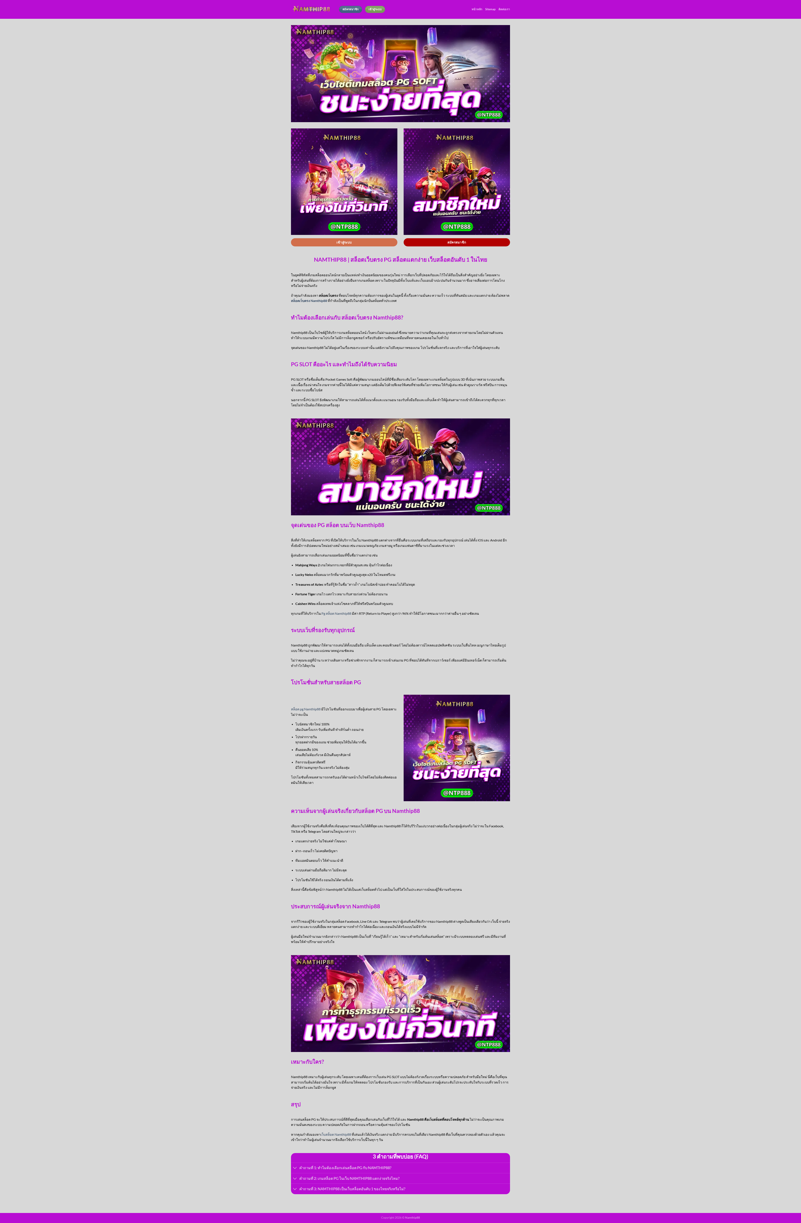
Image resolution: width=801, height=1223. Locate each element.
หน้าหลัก (477, 9)
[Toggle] (295, 1168)
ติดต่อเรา (504, 9)
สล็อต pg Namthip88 (306, 709)
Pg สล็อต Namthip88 (336, 613)
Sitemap (490, 9)
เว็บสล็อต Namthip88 (336, 1134)
